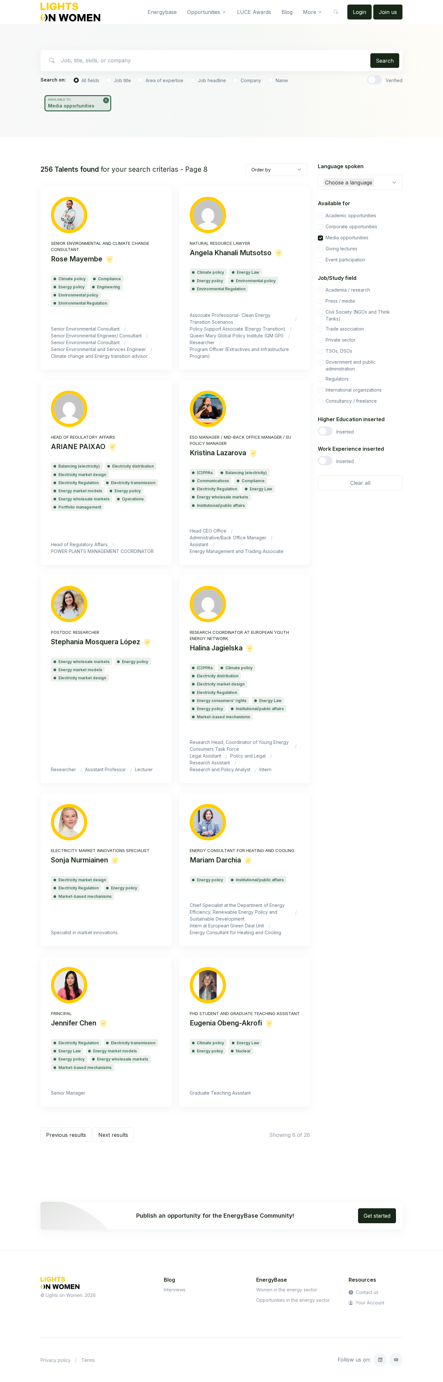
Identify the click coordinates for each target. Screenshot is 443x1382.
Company (251, 80)
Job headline (212, 80)
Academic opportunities (351, 215)
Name (282, 80)
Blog (287, 12)
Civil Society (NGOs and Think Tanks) (358, 315)
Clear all (360, 483)
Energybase (162, 12)
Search (385, 60)
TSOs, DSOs (339, 351)
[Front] (70, 12)
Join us (388, 12)
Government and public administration (351, 365)
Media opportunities (347, 237)
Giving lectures (341, 248)
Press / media (340, 301)
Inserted (345, 431)
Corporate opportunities (351, 226)
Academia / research (348, 290)
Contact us (366, 1292)
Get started (377, 1215)
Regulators (337, 379)
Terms (88, 1360)
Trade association (345, 329)
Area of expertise (164, 80)
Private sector (340, 340)
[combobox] (360, 182)
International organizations (354, 390)
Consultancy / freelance (351, 401)
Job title (122, 80)
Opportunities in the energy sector (293, 1300)
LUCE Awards (254, 12)
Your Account (369, 1302)
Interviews (175, 1289)
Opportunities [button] (203, 12)
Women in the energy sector (286, 1289)
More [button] (309, 12)
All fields (90, 80)
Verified (394, 80)
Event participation (345, 259)
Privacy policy (56, 1360)
